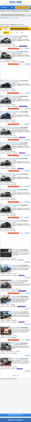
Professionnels (15, 29)
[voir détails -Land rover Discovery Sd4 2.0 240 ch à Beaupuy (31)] (5, 84)
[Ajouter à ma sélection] (9, 37)
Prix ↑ (12, 32)
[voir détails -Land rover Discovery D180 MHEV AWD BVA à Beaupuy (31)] (5, 39)
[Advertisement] (12, 68)
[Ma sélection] (12, 7)
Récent (6, 32)
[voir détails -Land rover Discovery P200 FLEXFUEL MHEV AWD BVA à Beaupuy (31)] (5, 131)
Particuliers (24, 29)
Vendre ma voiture (23, 7)
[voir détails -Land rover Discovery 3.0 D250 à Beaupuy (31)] (5, 115)
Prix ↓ (17, 32)
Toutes (6, 29)
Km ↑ (22, 32)
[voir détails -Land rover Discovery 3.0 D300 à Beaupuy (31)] (5, 162)
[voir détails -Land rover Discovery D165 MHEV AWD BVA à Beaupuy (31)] (5, 99)
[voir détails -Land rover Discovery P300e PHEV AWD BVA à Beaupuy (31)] (5, 55)
